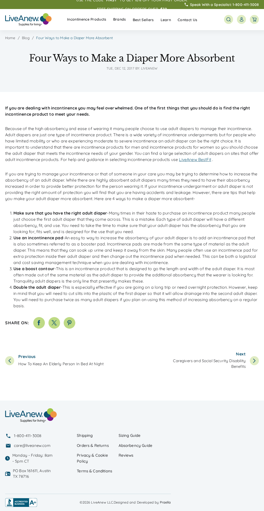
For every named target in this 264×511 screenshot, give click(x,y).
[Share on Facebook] (39, 323)
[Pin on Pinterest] (69, 323)
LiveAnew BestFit (195, 159)
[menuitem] (87, 19)
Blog (26, 38)
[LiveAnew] (28, 19)
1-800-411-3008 (246, 4)
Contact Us (187, 20)
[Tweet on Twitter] (54, 323)
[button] (87, 19)
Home (10, 38)
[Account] (241, 19)
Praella (165, 502)
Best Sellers (143, 20)
